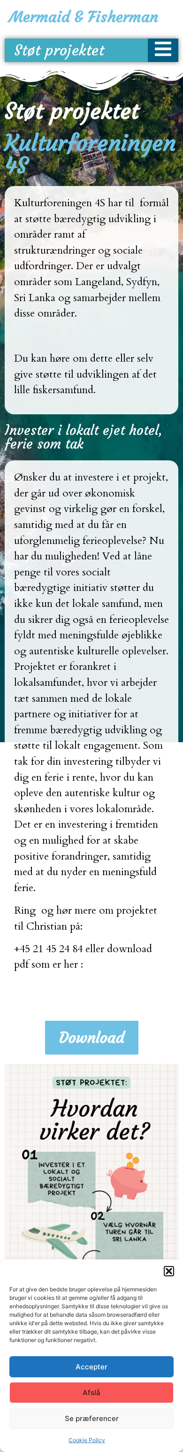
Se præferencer (92, 1418)
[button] (169, 1271)
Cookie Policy (87, 1440)
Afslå (91, 1392)
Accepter (91, 1366)
